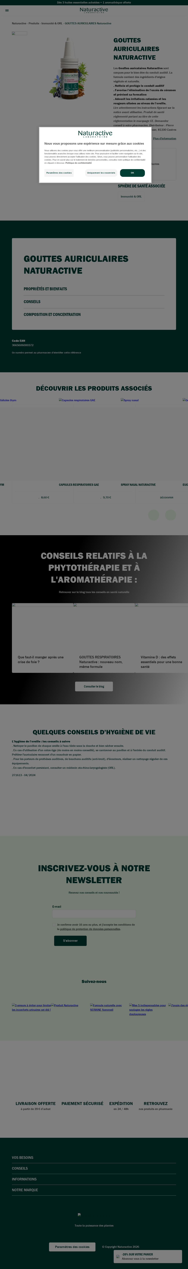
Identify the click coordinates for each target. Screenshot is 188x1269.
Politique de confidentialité (79, 163)
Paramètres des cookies (59, 173)
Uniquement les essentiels (101, 173)
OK (132, 173)
